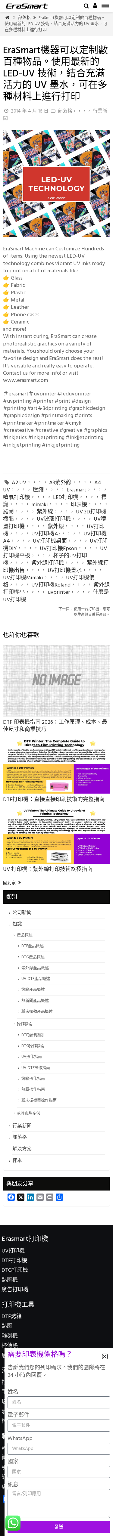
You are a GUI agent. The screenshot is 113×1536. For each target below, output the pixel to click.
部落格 (24, 17)
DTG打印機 (15, 1270)
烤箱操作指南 (33, 1079)
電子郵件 (18, 1415)
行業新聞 (22, 1126)
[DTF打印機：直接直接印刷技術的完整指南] (56, 792)
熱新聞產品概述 (35, 1001)
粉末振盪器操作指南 (39, 1100)
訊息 (13, 1485)
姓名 (13, 1392)
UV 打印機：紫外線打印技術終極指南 (48, 869)
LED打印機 (65, 497)
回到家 (12, 883)
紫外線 (45, 512)
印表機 (79, 504)
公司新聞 (22, 913)
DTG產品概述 (33, 957)
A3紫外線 (60, 482)
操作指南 (25, 1024)
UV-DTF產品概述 (35, 979)
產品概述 (25, 935)
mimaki (39, 504)
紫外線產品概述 (35, 968)
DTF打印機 (14, 1260)
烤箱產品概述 (33, 989)
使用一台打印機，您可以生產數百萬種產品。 (84, 612)
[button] (104, 1356)
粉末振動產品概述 (37, 1011)
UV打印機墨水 (65, 570)
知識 (17, 924)
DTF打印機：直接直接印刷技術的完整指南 (54, 799)
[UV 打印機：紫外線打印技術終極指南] (56, 862)
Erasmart (76, 490)
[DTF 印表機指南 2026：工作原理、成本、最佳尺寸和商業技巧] (56, 715)
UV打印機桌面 (50, 541)
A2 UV (19, 482)
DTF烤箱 (12, 1316)
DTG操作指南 (33, 1046)
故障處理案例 (28, 1113)
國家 (13, 1462)
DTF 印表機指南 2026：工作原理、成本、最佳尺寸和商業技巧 (55, 726)
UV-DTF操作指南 (35, 1068)
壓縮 (38, 490)
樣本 (17, 1161)
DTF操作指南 (32, 1035)
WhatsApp (20, 1439)
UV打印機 (13, 1251)
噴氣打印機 (16, 497)
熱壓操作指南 (33, 1089)
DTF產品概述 (32, 946)
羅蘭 (8, 512)
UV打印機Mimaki (23, 578)
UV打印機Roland (51, 585)
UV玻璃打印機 (54, 519)
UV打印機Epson (58, 548)
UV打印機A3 (46, 534)
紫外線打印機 (47, 563)
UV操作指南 (31, 1057)
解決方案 (22, 1149)
